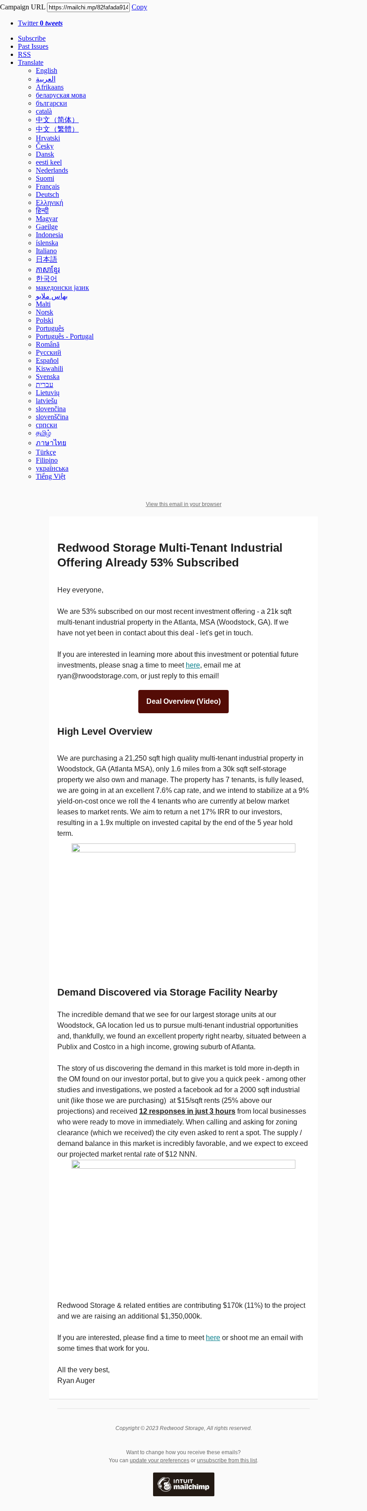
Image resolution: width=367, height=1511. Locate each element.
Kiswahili (49, 368)
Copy (139, 7)
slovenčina (51, 409)
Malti (43, 304)
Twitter (40, 23)
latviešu (46, 400)
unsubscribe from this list (227, 1460)
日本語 (46, 259)
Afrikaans (50, 87)
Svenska (48, 376)
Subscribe (32, 38)
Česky (45, 146)
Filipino (47, 460)
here (193, 665)
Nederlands (52, 170)
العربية (45, 79)
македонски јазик (62, 287)
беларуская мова (61, 95)
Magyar (47, 218)
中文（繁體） (57, 129)
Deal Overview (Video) (183, 701)
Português (50, 328)
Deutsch (47, 194)
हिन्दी (42, 210)
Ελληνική (49, 202)
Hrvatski (48, 138)
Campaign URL (22, 7)
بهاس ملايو (52, 296)
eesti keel (49, 162)
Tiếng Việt (50, 476)
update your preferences (159, 1460)
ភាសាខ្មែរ (48, 269)
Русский (48, 352)
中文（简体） (57, 119)
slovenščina (52, 417)
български (51, 103)
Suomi (45, 178)
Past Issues (33, 46)
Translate (30, 62)
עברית (44, 384)
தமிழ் (43, 433)
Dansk (45, 154)
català (44, 111)
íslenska (47, 243)
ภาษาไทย (51, 443)
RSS (24, 54)
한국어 (46, 278)
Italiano (46, 251)
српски (46, 425)
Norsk (44, 312)
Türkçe (46, 452)
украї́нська (52, 468)
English (46, 70)
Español (47, 360)
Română (48, 344)
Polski (44, 320)
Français (48, 186)
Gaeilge (47, 226)
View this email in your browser (184, 504)
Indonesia (49, 234)
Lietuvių (48, 392)
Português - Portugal (65, 336)
